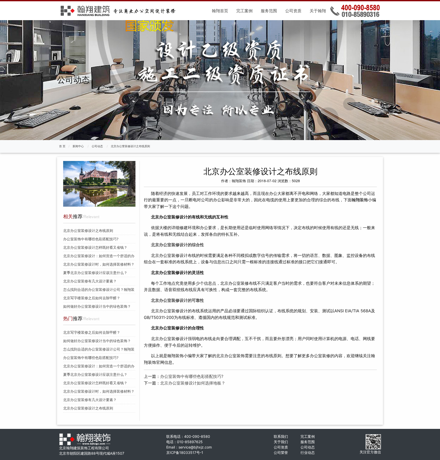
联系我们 (281, 436)
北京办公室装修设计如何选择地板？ (192, 383)
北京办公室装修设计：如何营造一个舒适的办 (98, 256)
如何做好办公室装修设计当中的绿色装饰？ (97, 306)
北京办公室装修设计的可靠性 (177, 300)
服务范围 (269, 10)
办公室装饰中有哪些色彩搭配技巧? (90, 239)
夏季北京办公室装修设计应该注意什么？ (95, 272)
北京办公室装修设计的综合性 (177, 244)
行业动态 (307, 452)
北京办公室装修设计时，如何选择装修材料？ (98, 264)
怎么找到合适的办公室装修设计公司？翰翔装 (98, 289)
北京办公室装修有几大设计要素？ (90, 281)
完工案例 (244, 10)
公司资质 (293, 10)
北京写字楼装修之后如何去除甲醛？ (91, 298)
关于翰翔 (318, 10)
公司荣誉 (281, 452)
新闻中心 (78, 146)
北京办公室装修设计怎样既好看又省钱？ (95, 247)
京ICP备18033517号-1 (184, 452)
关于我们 (281, 442)
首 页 (62, 146)
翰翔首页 (220, 10)
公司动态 (97, 146)
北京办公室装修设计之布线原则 (130, 146)
